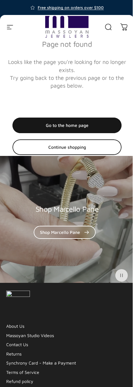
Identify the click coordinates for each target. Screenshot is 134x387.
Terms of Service (22, 372)
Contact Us (17, 344)
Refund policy (19, 381)
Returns (14, 353)
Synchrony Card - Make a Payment (41, 362)
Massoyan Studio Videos (30, 335)
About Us (15, 326)
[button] (121, 275)
